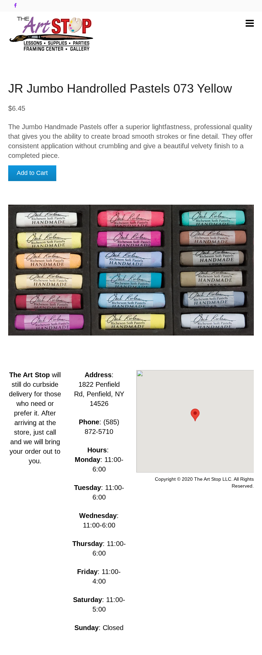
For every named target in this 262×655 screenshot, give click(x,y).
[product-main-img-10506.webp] (131, 270)
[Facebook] (15, 5)
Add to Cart (32, 172)
